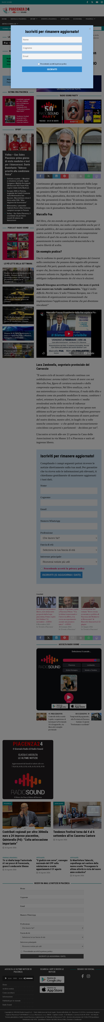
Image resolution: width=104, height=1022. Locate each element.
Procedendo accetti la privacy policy (53, 64)
